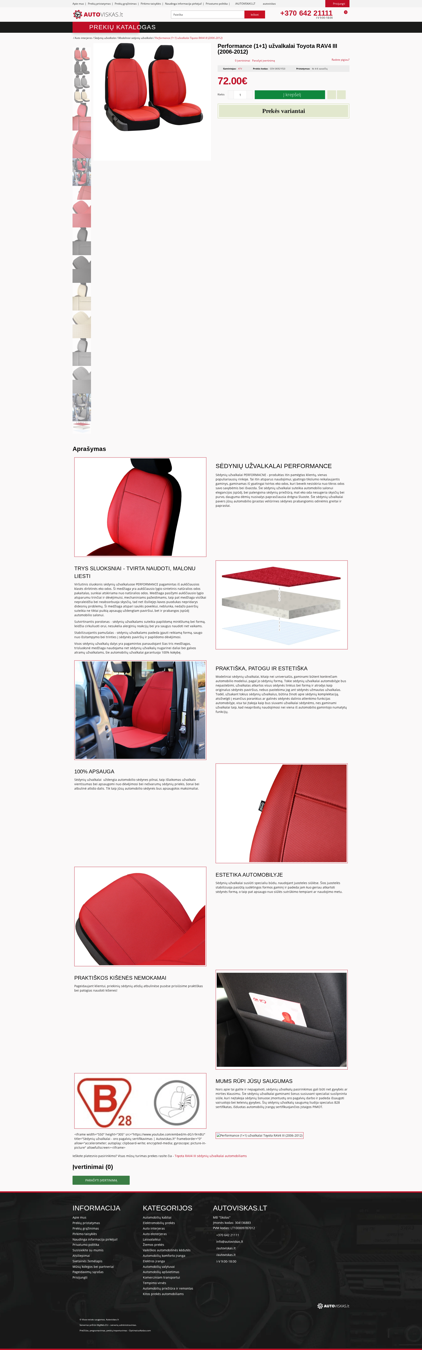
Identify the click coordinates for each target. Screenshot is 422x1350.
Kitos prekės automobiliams (163, 1294)
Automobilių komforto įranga (164, 1256)
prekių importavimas (116, 1330)
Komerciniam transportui (161, 1277)
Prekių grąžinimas (126, 3)
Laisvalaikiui (152, 1239)
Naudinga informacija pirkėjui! (183, 3)
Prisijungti (80, 1277)
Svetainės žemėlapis (87, 1261)
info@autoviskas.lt (229, 1241)
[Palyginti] (341, 94)
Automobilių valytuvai (159, 1267)
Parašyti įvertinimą (263, 60)
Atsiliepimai (81, 1256)
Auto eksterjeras (155, 1234)
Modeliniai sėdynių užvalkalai (135, 38)
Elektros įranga (154, 1261)
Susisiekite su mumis (88, 1250)
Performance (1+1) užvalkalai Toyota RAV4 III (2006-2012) (188, 38)
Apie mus (78, 3)
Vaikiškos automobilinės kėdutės (167, 1250)
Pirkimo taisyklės (151, 3)
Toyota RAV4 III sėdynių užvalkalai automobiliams (211, 1156)
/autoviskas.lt (226, 1248)
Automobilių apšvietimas (161, 1272)
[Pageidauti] (331, 94)
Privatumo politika (217, 3)
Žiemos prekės (153, 1245)
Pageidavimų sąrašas (88, 1272)
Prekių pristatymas (99, 3)
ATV (240, 68)
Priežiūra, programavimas (92, 1330)
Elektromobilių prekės (159, 1223)
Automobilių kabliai (157, 1217)
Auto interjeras (83, 38)
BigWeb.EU (102, 1324)
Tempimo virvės (154, 1283)
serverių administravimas (123, 1324)
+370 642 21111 (306, 13)
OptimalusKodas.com (140, 1330)
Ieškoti (255, 14)
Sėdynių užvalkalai (105, 38)
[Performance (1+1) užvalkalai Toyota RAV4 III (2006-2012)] (82, 54)
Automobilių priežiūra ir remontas (168, 1288)
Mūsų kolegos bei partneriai (93, 1267)
